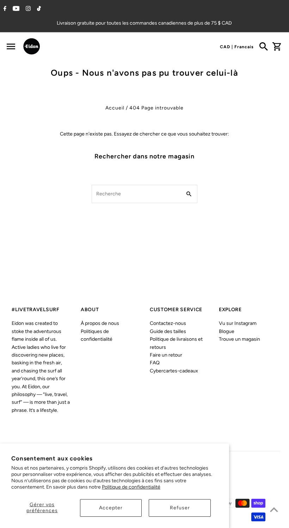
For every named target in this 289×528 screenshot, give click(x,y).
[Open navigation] (10, 46)
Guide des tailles (168, 331)
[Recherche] (264, 46)
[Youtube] (15, 9)
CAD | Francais (237, 46)
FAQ (155, 363)
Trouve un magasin (239, 339)
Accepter (111, 508)
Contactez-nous (168, 323)
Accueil (114, 108)
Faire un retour (166, 355)
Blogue (226, 331)
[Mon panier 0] (276, 46)
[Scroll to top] (274, 509)
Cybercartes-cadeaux (174, 371)
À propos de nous (100, 323)
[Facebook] (4, 9)
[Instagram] (27, 9)
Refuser (180, 508)
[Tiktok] (38, 9)
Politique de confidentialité (131, 487)
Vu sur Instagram (238, 323)
